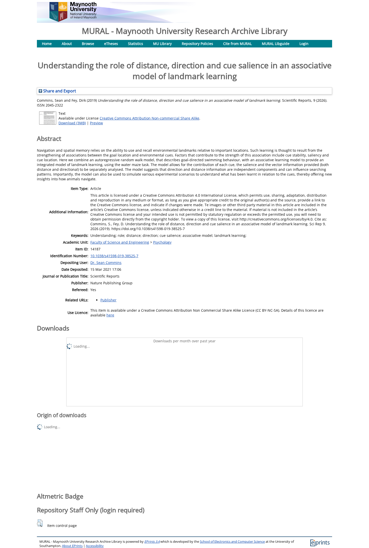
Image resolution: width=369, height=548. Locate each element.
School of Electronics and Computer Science (232, 541)
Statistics (135, 43)
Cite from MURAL (237, 43)
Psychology (162, 242)
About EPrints (72, 546)
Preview (96, 123)
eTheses (111, 43)
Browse (88, 43)
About (67, 43)
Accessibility (95, 546)
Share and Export (59, 91)
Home (47, 43)
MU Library (162, 43)
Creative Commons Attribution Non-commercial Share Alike (149, 118)
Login (304, 43)
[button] (40, 523)
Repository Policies (197, 43)
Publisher (108, 300)
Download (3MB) (72, 123)
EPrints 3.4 (152, 541)
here (110, 315)
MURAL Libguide (275, 43)
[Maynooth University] (73, 20)
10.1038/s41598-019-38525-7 (114, 255)
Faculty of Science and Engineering (119, 242)
